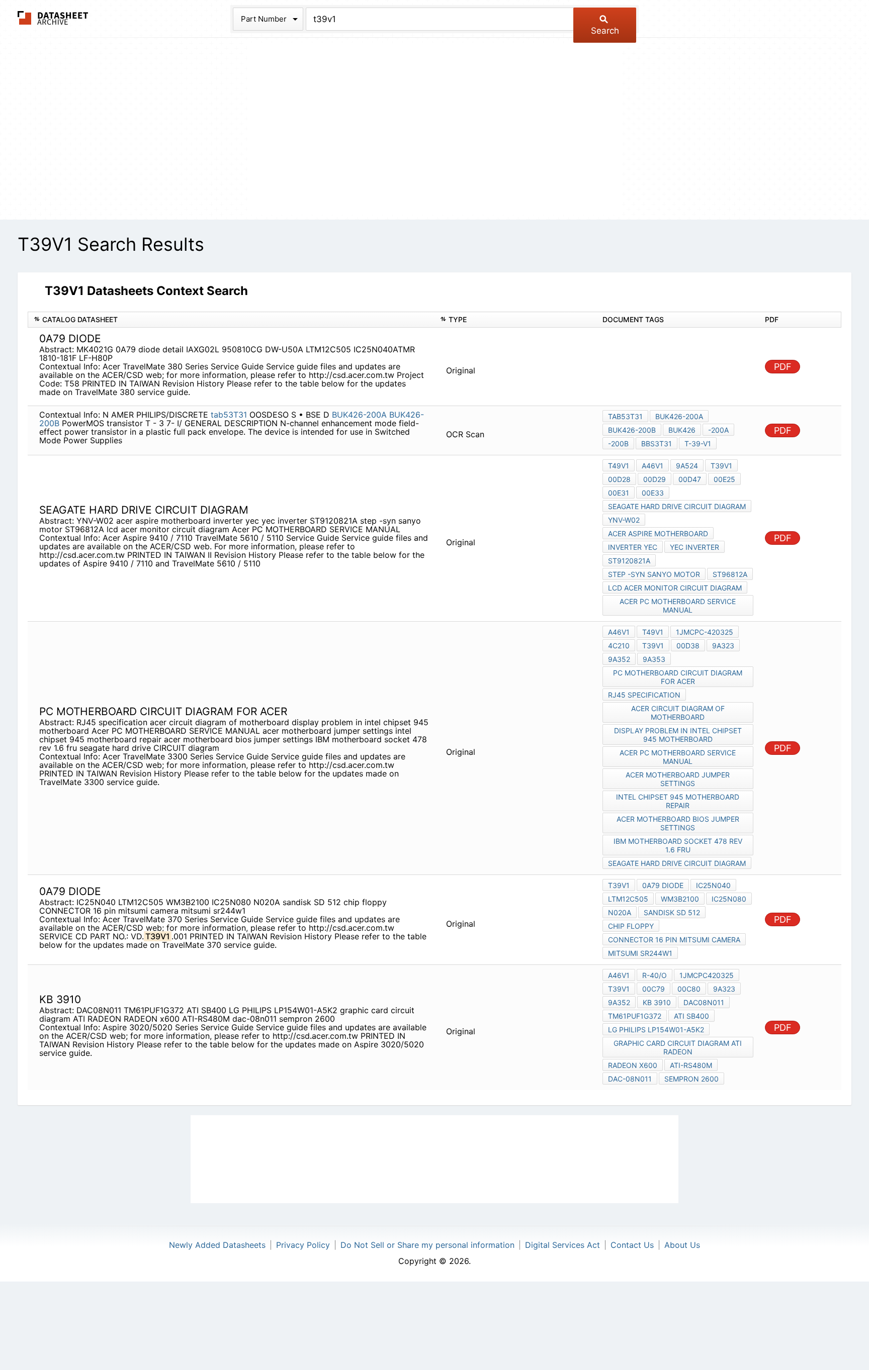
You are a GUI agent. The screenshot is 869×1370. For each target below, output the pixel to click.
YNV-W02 (624, 520)
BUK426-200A (359, 415)
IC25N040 (713, 885)
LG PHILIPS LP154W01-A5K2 (656, 1029)
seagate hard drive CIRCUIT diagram (677, 506)
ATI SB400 (691, 1016)
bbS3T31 (656, 443)
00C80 (689, 989)
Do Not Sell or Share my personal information (427, 1245)
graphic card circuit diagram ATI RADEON (678, 1047)
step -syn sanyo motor (654, 574)
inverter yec (632, 547)
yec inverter (694, 547)
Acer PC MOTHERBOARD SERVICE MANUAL (678, 605)
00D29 (654, 479)
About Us (682, 1245)
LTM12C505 (628, 899)
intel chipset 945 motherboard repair (677, 801)
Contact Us (632, 1245)
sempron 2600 (691, 1078)
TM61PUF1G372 (634, 1016)
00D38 (688, 645)
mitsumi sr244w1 (640, 953)
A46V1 (652, 465)
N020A (619, 912)
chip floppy (631, 926)
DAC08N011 (703, 1002)
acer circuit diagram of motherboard (678, 712)
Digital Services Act (562, 1245)
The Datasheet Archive (53, 18)
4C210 (619, 645)
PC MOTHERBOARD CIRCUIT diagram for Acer (677, 677)
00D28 (619, 479)
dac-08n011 (630, 1078)
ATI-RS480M (691, 1065)
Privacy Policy (303, 1245)
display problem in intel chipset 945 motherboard (678, 734)
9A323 (723, 645)
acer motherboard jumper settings (678, 779)
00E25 (724, 479)
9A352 (619, 659)
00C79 (653, 989)
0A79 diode (662, 885)
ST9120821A (629, 560)
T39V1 (721, 465)
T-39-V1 (697, 443)
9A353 (654, 659)
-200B (618, 443)
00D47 (689, 479)
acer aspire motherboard (658, 533)
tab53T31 (229, 415)
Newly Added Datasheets (217, 1245)
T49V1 (618, 465)
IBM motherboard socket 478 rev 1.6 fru (678, 845)
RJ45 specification (644, 695)
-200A (718, 430)
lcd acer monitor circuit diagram (675, 587)
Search (605, 31)
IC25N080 (729, 899)
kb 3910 (657, 1002)
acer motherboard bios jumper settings (678, 823)
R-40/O (654, 975)
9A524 (687, 465)
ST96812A (730, 574)
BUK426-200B (632, 430)
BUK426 (682, 430)
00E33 (653, 492)
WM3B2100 (680, 899)
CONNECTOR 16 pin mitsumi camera (674, 939)
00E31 (618, 492)
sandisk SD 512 (672, 912)
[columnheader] (231, 320)
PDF (783, 366)
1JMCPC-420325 (704, 632)
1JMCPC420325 (706, 975)
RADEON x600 (632, 1065)
